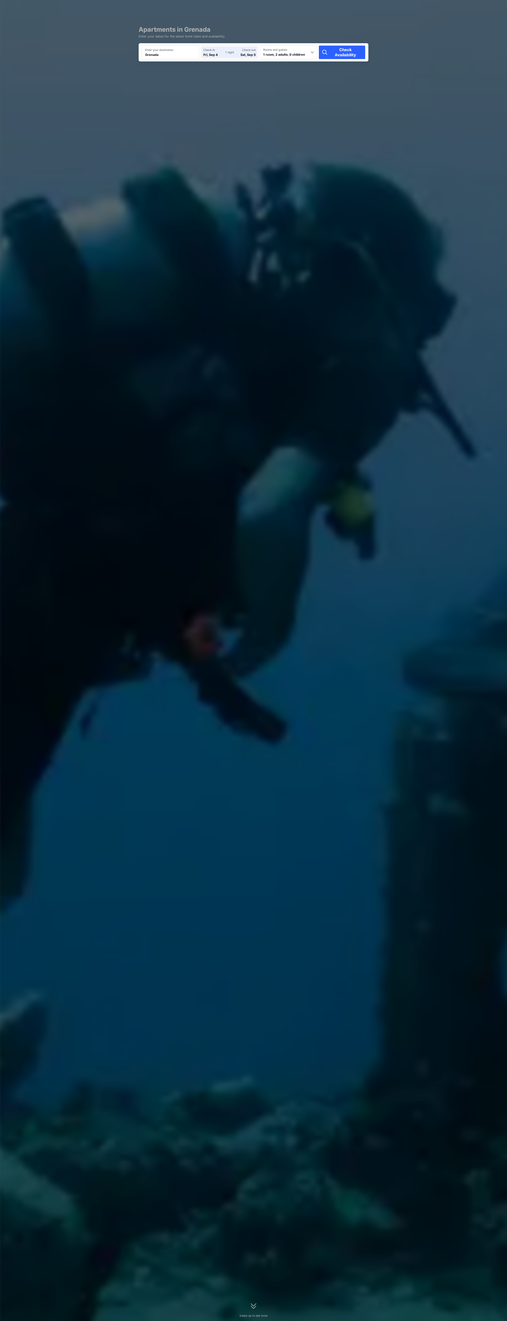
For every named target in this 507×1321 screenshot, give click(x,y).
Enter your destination (159, 50)
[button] (416, 6)
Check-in (209, 50)
